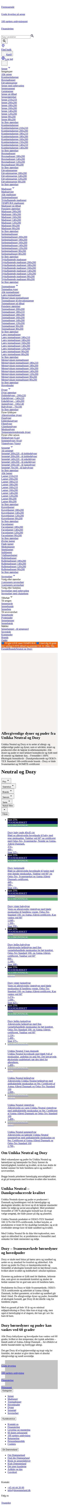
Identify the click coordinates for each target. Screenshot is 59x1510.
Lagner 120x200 (9, 496)
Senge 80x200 (8, 119)
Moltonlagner (8, 546)
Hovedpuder (7, 385)
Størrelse (7, 787)
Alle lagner (6, 473)
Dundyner (6, 418)
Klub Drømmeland (17, 1463)
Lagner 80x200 (9, 501)
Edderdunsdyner (9, 421)
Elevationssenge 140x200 (14, 176)
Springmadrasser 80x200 (13, 254)
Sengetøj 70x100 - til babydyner (17, 467)
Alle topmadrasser (10, 292)
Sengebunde (7, 606)
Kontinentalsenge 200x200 (14, 130)
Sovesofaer (6, 576)
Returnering (13, 1438)
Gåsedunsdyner (9, 426)
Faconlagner (7, 524)
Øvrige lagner (8, 541)
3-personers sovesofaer (12, 585)
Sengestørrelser (8, 97)
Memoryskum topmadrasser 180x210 (19, 362)
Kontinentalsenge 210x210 (14, 128)
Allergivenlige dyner (11, 415)
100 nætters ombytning (19, 1435)
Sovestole (6, 631)
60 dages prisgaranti (17, 1432)
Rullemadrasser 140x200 (13, 563)
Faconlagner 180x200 (12, 527)
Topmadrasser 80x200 (12, 329)
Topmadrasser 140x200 (13, 320)
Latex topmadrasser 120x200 (15, 348)
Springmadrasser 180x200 (14, 239)
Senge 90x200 (8, 116)
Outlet (4, 640)
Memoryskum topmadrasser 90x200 (19, 377)
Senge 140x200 (9, 111)
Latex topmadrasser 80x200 (15, 354)
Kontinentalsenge (10, 77)
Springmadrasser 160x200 (14, 242)
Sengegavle (7, 603)
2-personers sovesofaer (12, 582)
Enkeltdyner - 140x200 (12, 401)
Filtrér (5, 814)
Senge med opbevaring (12, 85)
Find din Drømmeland (19, 1458)
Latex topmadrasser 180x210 (15, 337)
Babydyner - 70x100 (11, 406)
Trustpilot (6, 1503)
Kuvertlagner (7, 507)
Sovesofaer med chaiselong (14, 593)
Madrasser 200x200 (11, 211)
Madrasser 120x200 (11, 222)
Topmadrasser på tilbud (12, 303)
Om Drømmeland (16, 1455)
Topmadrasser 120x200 (13, 323)
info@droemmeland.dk (19, 1490)
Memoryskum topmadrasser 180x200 (19, 365)
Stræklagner (7, 549)
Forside (5, 649)
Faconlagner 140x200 (12, 529)
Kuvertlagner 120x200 (12, 515)
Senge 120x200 (9, 114)
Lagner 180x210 (9, 481)
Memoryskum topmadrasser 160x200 (19, 368)
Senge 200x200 (9, 102)
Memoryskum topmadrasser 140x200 (19, 371)
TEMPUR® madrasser (12, 203)
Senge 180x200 (9, 105)
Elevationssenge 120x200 (14, 179)
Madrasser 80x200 (10, 228)
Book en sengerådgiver (19, 1460)
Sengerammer (8, 88)
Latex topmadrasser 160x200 (15, 343)
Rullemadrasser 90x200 (13, 569)
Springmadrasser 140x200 (14, 245)
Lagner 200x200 (9, 479)
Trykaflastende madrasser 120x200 (18, 273)
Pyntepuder (7, 617)
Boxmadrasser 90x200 (12, 164)
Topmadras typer (9, 289)
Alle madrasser (8, 194)
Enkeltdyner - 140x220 (12, 398)
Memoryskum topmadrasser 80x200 (19, 379)
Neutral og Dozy (24, 649)
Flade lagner (7, 544)
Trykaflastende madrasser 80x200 (18, 279)
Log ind (9, 59)
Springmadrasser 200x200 (14, 237)
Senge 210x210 (9, 99)
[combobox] (4, 810)
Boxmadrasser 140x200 (13, 159)
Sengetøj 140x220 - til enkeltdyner (18, 459)
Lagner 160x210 (9, 487)
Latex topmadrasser (11, 295)
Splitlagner (6, 552)
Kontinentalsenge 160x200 (14, 139)
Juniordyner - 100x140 (12, 404)
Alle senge (6, 74)
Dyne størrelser (8, 392)
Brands (4, 637)
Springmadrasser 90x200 (13, 251)
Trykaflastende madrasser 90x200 (18, 276)
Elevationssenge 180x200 (14, 173)
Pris (4, 782)
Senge (4, 68)
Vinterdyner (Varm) (11, 443)
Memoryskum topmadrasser (15, 297)
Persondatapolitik (16, 1441)
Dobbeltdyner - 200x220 (13, 395)
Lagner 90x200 (9, 498)
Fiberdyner (6, 423)
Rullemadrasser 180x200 (13, 561)
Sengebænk (7, 623)
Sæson (6, 797)
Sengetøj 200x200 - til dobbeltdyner (19, 456)
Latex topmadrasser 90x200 (15, 351)
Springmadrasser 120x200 (14, 248)
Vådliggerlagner (9, 555)
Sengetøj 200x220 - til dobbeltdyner (19, 453)
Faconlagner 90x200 (11, 535)
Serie (5, 802)
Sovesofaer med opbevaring (15, 590)
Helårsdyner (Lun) (10, 437)
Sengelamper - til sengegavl (15, 629)
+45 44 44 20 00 (16, 1487)
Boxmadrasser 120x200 (13, 162)
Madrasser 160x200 (11, 217)
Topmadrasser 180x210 (13, 312)
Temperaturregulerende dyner (16, 432)
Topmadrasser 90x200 (12, 326)
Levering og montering (19, 1430)
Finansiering (14, 1427)
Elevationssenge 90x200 (13, 181)
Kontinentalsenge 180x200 (14, 136)
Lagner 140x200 (9, 493)
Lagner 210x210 (9, 476)
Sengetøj (5, 448)
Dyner (4, 389)
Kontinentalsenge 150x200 (14, 142)
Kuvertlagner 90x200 (11, 518)
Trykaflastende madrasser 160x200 (18, 268)
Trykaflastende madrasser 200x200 (18, 262)
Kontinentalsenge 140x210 (14, 145)
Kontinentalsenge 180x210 (14, 133)
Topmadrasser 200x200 (13, 309)
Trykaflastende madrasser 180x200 (18, 265)
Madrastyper (7, 191)
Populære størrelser (10, 208)
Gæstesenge (7, 91)
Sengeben (6, 609)
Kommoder (7, 634)
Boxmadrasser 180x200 (13, 156)
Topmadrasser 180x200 (13, 314)
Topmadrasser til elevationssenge (17, 300)
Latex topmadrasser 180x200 (15, 340)
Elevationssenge (9, 82)
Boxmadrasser (8, 80)
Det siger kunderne (17, 1466)
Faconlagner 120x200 (12, 532)
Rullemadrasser (9, 558)
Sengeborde (7, 615)
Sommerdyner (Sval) (11, 440)
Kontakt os (13, 1424)
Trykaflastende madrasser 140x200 (18, 270)
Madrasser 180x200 (11, 214)
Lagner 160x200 (9, 490)
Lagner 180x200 (9, 484)
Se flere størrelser (9, 122)
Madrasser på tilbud (11, 206)
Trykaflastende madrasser (13, 200)
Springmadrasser (9, 197)
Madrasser (6, 189)
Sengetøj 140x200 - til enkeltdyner (18, 462)
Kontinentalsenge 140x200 (14, 147)
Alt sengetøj (7, 450)
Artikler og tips (15, 1469)
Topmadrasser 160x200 (13, 317)
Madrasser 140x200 (11, 220)
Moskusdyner (8, 429)
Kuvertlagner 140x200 (12, 512)
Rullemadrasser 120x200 (13, 566)
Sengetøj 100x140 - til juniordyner (18, 464)
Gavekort (12, 1472)
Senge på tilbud (9, 94)
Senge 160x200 (9, 108)
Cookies (12, 1444)
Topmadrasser (8, 286)
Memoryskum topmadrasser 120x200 (19, 374)
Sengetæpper (7, 620)
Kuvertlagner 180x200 (12, 510)
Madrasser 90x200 (10, 225)
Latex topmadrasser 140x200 (15, 346)
